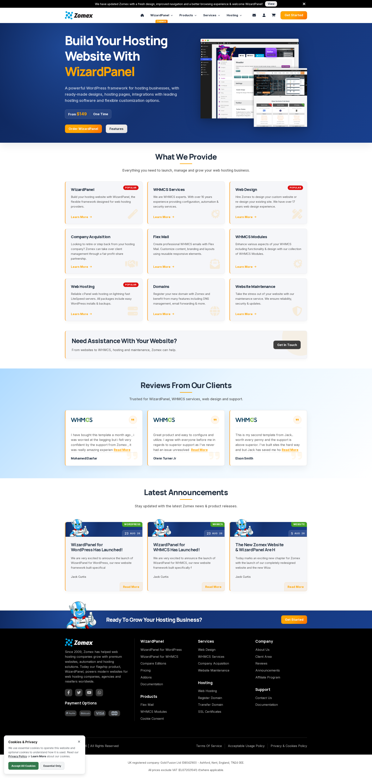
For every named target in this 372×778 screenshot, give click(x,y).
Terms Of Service (209, 746)
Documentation (151, 684)
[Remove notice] (304, 4)
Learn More (79, 216)
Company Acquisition (213, 663)
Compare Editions (153, 663)
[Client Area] (264, 15)
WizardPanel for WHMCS (159, 657)
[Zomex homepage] (79, 15)
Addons (146, 677)
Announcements (267, 670)
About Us (262, 650)
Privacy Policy (17, 756)
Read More (122, 450)
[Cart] (273, 15)
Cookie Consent (152, 718)
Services (209, 15)
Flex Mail (147, 705)
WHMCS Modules (153, 712)
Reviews (261, 663)
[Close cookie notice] (79, 742)
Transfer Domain (210, 705)
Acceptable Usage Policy (246, 746)
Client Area (263, 657)
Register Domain (210, 698)
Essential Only (52, 765)
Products (186, 15)
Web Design (206, 650)
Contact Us (263, 698)
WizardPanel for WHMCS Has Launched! (176, 547)
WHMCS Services (211, 657)
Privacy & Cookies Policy (289, 746)
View (271, 3)
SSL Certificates (209, 712)
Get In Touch (287, 345)
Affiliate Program (267, 677)
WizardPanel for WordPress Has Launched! (97, 547)
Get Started (294, 15)
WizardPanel (159, 16)
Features (116, 129)
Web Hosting (207, 691)
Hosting (232, 15)
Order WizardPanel (83, 129)
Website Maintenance (213, 670)
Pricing (145, 670)
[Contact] (254, 15)
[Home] (142, 15)
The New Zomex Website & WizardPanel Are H (259, 547)
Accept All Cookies (23, 765)
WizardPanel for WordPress (161, 650)
